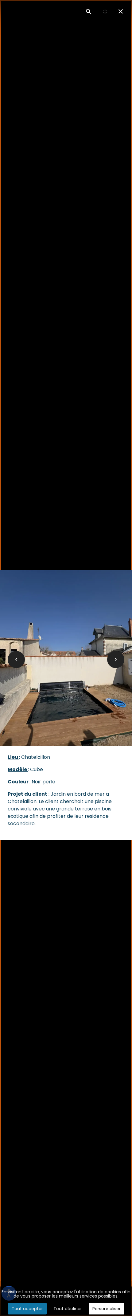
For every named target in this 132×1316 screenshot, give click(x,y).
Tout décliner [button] (67, 1309)
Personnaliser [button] (106, 1309)
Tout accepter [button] (27, 1309)
